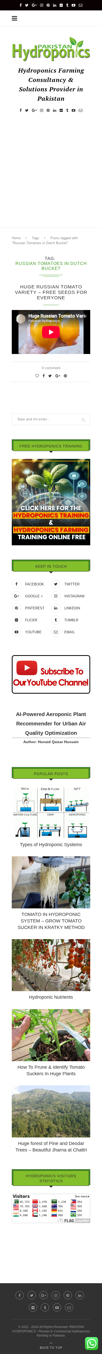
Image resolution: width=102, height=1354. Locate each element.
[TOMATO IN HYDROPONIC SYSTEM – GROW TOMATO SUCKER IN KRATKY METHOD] (51, 859)
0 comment (51, 368)
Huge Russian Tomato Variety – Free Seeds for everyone (51, 292)
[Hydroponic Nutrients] (51, 941)
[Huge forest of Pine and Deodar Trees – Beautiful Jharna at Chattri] (51, 1088)
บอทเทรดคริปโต (25, 1227)
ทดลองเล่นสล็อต (25, 1249)
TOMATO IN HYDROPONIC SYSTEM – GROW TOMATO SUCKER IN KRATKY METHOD (51, 921)
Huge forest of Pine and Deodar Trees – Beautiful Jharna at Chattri (51, 1147)
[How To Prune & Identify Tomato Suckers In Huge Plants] (51, 1011)
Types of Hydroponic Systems (51, 844)
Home (16, 238)
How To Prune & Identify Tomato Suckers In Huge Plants (51, 1070)
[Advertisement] (51, 175)
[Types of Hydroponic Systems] (51, 789)
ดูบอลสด (19, 1241)
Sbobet (18, 1256)
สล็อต (16, 1234)
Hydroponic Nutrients (51, 997)
